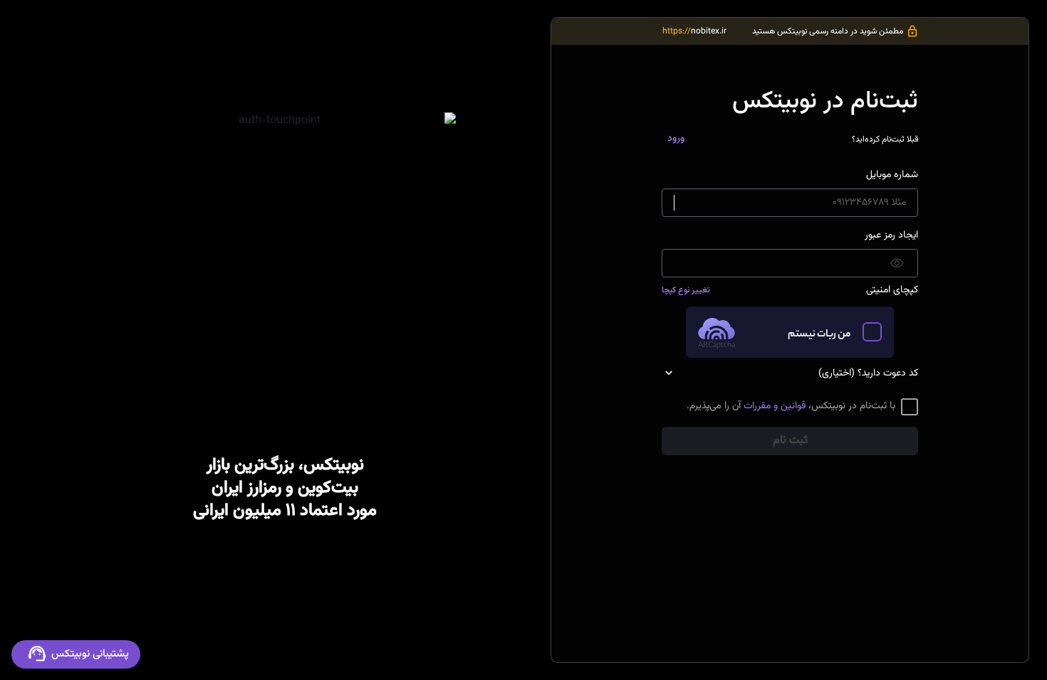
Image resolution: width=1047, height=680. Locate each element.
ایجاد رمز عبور (891, 235)
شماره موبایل (892, 175)
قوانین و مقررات (775, 406)
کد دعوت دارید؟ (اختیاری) (868, 373)
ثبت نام (790, 441)
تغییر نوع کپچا (686, 290)
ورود (675, 139)
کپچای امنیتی (892, 290)
